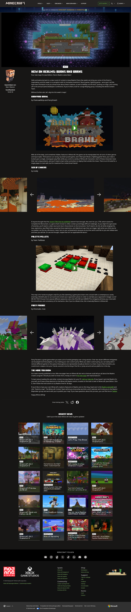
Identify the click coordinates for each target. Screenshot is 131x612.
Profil (82, 593)
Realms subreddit (108, 387)
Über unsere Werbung (89, 606)
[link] (45, 557)
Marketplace (84, 570)
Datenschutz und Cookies (32, 606)
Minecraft (59, 570)
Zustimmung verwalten (25, 583)
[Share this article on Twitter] (67, 402)
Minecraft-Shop (85, 572)
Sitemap (83, 583)
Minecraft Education (62, 578)
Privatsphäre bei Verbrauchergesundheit (50, 606)
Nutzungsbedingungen (67, 606)
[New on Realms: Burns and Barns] (74, 128)
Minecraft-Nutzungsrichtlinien (10, 583)
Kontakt (83, 588)
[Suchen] (113, 3)
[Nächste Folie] (99, 194)
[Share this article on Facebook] (77, 402)
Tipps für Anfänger (85, 577)
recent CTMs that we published (60, 222)
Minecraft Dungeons (62, 574)
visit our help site (88, 379)
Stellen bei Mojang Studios (64, 586)
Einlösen (83, 595)
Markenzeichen (79, 606)
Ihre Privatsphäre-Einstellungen (48, 608)
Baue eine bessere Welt (63, 588)
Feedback (83, 581)
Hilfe (82, 579)
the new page (81, 376)
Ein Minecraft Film (61, 590)
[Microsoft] (112, 606)
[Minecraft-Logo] (15, 3)
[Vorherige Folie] (32, 194)
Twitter (114, 391)
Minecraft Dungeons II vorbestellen (72, 10)
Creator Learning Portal (63, 583)
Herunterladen (84, 586)
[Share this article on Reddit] (72, 402)
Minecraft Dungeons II (63, 572)
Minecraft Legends (62, 576)
